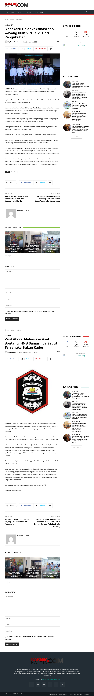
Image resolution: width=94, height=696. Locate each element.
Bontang (13, 244)
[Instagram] (38, 684)
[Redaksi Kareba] (6, 41)
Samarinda (19, 20)
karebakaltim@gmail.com (51, 679)
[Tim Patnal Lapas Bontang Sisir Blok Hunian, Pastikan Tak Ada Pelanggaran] (14, 242)
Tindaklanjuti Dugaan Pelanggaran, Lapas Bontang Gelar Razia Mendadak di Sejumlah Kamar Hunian (32, 248)
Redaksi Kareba (16, 42)
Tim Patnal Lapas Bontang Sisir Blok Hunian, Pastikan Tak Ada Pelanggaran (14, 249)
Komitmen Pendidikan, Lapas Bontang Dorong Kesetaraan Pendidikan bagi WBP (50, 249)
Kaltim (12, 20)
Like (67, 31)
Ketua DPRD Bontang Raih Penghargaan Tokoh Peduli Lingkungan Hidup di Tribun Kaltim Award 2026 (80, 129)
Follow (76, 31)
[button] (86, 12)
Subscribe (85, 31)
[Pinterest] (50, 684)
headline (14, 172)
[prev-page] (6, 256)
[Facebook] (31, 684)
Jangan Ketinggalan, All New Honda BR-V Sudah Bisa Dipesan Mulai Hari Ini (16, 198)
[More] (50, 48)
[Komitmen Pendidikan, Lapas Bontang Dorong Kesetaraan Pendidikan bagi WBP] (51, 242)
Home (7, 20)
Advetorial (76, 111)
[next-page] (9, 256)
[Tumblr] (56, 684)
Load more (75, 137)
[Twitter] (62, 684)
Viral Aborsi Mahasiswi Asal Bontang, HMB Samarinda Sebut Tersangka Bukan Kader (47, 198)
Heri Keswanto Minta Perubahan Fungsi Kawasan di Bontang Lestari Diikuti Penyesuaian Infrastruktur (79, 117)
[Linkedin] (44, 684)
